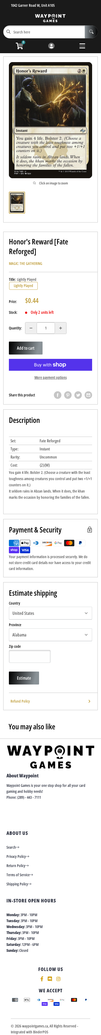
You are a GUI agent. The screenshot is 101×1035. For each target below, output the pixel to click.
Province (15, 625)
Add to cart (25, 348)
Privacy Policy (16, 856)
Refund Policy (20, 701)
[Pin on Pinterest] (68, 395)
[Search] (91, 31)
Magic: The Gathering (25, 263)
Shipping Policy (17, 883)
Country (14, 603)
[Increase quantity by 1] (60, 328)
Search (11, 847)
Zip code (15, 646)
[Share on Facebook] (57, 395)
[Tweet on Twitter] (78, 395)
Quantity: (15, 328)
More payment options (50, 377)
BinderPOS (40, 1031)
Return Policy (15, 865)
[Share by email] (88, 395)
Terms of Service (18, 874)
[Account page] (51, 46)
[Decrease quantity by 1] (31, 328)
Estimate (24, 678)
